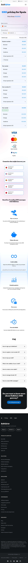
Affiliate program (5, 500)
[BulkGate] (5, 4)
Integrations (4, 468)
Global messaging (5, 461)
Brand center (4, 507)
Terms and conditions (5, 557)
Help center (3, 523)
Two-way (6, 59)
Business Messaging (5, 459)
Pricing (2, 509)
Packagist (3, 527)
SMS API (3, 480)
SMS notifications (5, 441)
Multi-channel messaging (6, 466)
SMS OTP (3, 450)
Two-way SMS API (5, 491)
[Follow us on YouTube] (17, 561)
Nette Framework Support (7, 532)
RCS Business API (5, 484)
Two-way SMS (4, 448)
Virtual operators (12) (8, 56)
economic (5, 110)
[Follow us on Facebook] (14, 561)
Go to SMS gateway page (14, 402)
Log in (26, 1)
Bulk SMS (3, 439)
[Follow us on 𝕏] (11, 561)
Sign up (3, 429)
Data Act (21, 557)
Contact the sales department (7, 512)
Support (14, 1)
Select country (4, 23)
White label (3, 505)
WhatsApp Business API (6, 489)
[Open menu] (25, 4)
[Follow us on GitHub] (20, 561)
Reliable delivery (4, 464)
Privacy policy (14, 557)
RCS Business (4, 446)
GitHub (2, 530)
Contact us (11, 429)
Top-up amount (4, 30)
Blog (2, 520)
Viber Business (4, 443)
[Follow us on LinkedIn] (8, 561)
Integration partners (5, 502)
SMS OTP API (4, 482)
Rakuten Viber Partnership (7, 525)
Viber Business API (5, 486)
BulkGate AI (3, 471)
